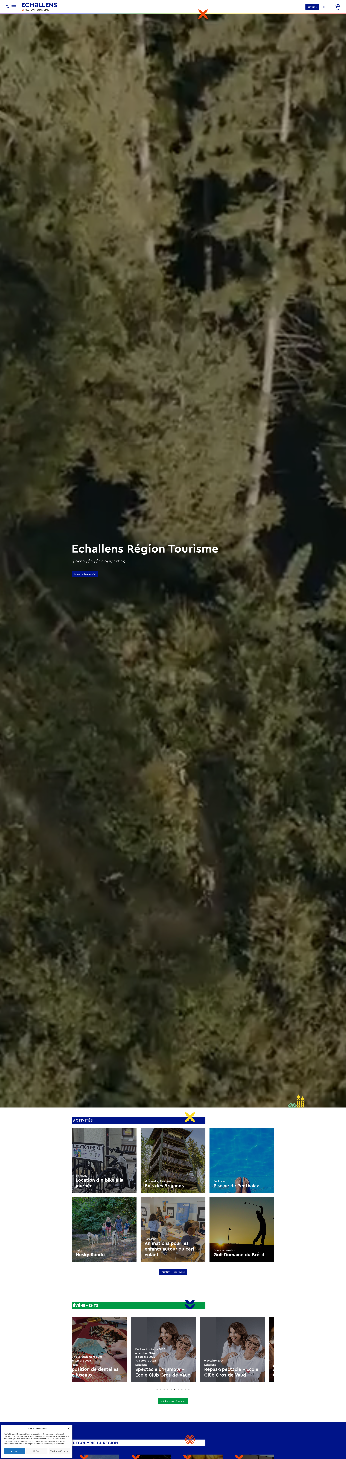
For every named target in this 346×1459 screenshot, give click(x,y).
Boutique (312, 6)
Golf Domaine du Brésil (239, 1254)
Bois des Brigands (164, 1185)
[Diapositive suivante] (271, 1349)
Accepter (15, 1451)
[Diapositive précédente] (75, 1349)
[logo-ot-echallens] (39, 7)
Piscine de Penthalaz (236, 1185)
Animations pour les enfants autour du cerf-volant (170, 1249)
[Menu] (14, 7)
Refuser (36, 1451)
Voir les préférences (59, 1451)
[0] (338, 7)
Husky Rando (90, 1254)
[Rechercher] (7, 7)
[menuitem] (7, 7)
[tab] (157, 1389)
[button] (68, 1428)
